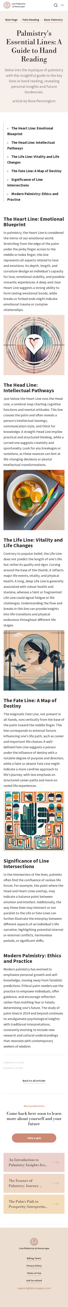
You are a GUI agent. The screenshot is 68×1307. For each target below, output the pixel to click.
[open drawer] (62, 5)
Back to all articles (34, 1080)
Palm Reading (30, 19)
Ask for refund (34, 1280)
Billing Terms (34, 1258)
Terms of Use (34, 1273)
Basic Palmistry (53, 19)
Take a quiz (34, 1138)
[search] (56, 5)
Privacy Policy (34, 1265)
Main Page (11, 19)
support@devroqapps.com (34, 1288)
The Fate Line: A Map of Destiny (36, 171)
